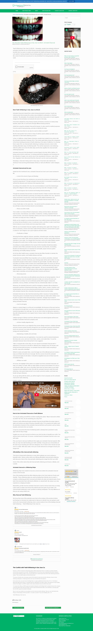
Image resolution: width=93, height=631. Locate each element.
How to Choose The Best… (18, 607)
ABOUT (36, 10)
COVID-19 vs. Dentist (68, 395)
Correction (66, 262)
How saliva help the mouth (69, 94)
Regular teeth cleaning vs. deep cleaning (71, 390)
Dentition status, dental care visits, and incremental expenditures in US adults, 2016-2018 (71, 200)
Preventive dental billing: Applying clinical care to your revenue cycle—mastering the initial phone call (72, 276)
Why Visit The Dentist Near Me (70, 379)
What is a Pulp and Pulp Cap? (71, 152)
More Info (67, 402)
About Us (16, 602)
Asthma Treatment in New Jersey (70, 330)
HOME (17, 10)
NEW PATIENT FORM (26, 10)
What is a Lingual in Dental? (71, 172)
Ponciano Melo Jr (27, 44)
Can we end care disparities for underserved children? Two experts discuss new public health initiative (72, 257)
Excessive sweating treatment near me (71, 335)
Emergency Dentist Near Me (69, 381)
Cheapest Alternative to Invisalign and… (53, 607)
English (69, 24)
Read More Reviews (71, 501)
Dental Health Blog (19, 14)
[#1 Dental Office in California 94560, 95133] (21, 6)
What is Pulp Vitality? (68, 63)
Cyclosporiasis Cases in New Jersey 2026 (72, 326)
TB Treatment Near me (68, 369)
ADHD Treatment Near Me (69, 364)
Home (14, 14)
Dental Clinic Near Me (68, 378)
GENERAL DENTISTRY (73, 10)
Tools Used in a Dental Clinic (71, 136)
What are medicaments (68, 112)
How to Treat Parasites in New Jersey (71, 316)
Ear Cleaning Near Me (68, 305)
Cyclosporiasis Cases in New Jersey (71, 321)
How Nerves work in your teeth (71, 147)
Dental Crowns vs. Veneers (69, 388)
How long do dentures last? (69, 75)
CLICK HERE (71, 1)
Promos (65, 396)
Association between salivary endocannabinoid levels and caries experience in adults (70, 268)
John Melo (38, 625)
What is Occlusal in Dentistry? (72, 183)
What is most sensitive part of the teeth (71, 100)
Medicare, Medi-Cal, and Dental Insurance (72, 88)
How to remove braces (68, 106)
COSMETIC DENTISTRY (59, 10)
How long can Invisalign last (69, 69)
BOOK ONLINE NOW (46, 10)
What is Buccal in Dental (70, 167)
